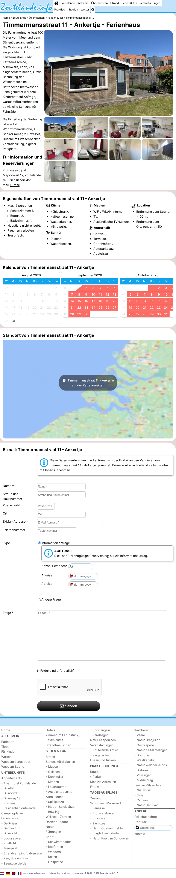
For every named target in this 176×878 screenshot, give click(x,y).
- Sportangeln (100, 730)
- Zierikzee (97, 823)
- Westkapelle (144, 760)
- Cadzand (142, 800)
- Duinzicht (9, 833)
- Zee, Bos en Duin (14, 858)
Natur (50, 827)
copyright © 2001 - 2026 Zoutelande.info (95, 873)
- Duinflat (7, 788)
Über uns (140, 822)
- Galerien (53, 771)
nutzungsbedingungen (34, 873)
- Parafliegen (99, 735)
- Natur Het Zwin (146, 805)
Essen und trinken (103, 760)
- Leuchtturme (56, 786)
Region (73, 9)
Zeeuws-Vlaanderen (148, 785)
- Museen (52, 766)
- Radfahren (54, 846)
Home (5, 730)
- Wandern (53, 852)
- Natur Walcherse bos (150, 765)
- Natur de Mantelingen (150, 750)
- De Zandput (10, 828)
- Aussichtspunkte (59, 791)
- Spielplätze (55, 801)
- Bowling (52, 812)
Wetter (85, 9)
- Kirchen (52, 782)
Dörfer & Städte (57, 822)
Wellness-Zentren (58, 816)
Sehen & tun (129, 3)
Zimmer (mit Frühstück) (62, 735)
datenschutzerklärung (60, 873)
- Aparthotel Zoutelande (18, 783)
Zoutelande (68, 3)
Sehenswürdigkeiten (60, 761)
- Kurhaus (8, 803)
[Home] (56, 3)
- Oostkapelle (144, 745)
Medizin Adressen (103, 782)
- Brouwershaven (102, 813)
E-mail (15, 185)
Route (94, 771)
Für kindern (9, 751)
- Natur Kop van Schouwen (109, 838)
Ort (5, 513)
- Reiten (51, 857)
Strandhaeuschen (58, 745)
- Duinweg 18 (10, 798)
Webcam (82, 3)
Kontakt (139, 834)
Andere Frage (51, 599)
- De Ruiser (9, 823)
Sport (50, 837)
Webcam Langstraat (15, 761)
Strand (114, 3)
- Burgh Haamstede (104, 833)
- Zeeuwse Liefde (13, 863)
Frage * (8, 613)
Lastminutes (54, 740)
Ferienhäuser (10, 818)
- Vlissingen (142, 775)
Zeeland (96, 798)
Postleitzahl (11, 505)
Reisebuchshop (145, 816)
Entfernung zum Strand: (153, 211)
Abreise (47, 583)
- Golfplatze (54, 862)
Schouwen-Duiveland (105, 803)
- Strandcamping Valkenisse (21, 853)
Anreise (47, 575)
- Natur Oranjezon (147, 740)
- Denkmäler (54, 776)
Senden (71, 706)
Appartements (11, 778)
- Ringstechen (100, 755)
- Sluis (138, 795)
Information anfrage (55, 543)
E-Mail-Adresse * (15, 521)
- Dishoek (141, 770)
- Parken (96, 776)
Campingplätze (12, 813)
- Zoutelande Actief (104, 750)
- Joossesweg (11, 838)
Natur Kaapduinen (103, 740)
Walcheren (141, 730)
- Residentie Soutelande (18, 808)
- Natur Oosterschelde (106, 828)
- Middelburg (143, 780)
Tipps (5, 746)
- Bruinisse (97, 818)
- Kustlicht (8, 843)
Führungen (53, 831)
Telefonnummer (14, 530)
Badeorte (7, 741)
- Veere (139, 735)
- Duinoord (9, 793)
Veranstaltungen (150, 3)
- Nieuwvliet (143, 790)
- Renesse (97, 808)
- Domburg (142, 755)
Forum (94, 786)
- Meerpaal (9, 848)
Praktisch (60, 9)
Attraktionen (54, 797)
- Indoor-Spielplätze (60, 806)
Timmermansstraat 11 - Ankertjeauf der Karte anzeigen (90, 382)
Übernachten (99, 3)
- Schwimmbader (58, 842)
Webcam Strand (12, 766)
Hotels (50, 730)
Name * (8, 486)
